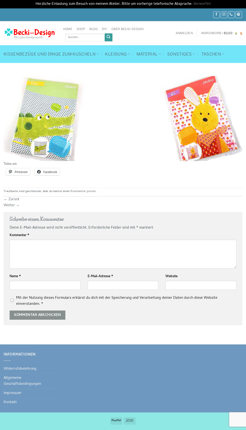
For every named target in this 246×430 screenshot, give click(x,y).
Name (15, 276)
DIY (104, 29)
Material (147, 54)
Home (67, 29)
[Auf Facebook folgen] (216, 14)
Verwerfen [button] (202, 4)
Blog (93, 29)
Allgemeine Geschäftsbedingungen (22, 381)
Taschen (211, 54)
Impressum (12, 393)
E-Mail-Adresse (100, 276)
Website (172, 276)
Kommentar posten (83, 191)
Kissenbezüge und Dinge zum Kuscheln (50, 54)
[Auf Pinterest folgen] (238, 14)
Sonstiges (179, 54)
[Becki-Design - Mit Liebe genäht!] (30, 33)
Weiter (12, 205)
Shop (81, 29)
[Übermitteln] (109, 37)
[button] (184, 33)
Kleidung (116, 54)
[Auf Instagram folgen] (224, 14)
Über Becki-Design (127, 29)
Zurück (11, 199)
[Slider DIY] (123, 118)
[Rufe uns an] (231, 14)
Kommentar (19, 235)
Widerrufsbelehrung (20, 369)
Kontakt (10, 402)
